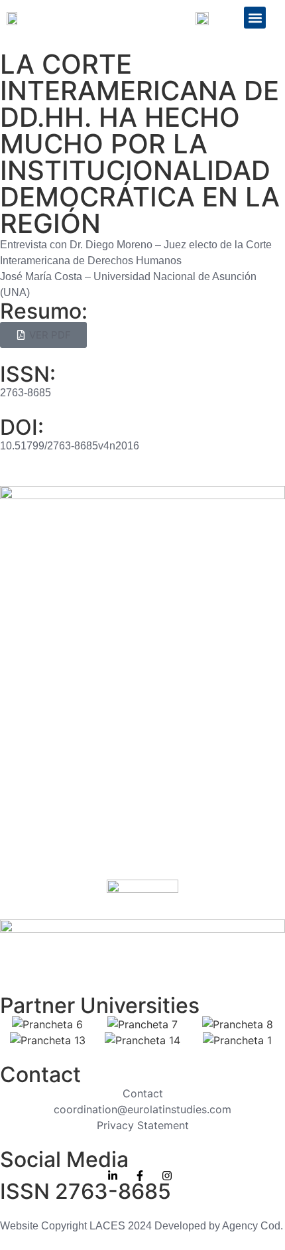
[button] (255, 18)
